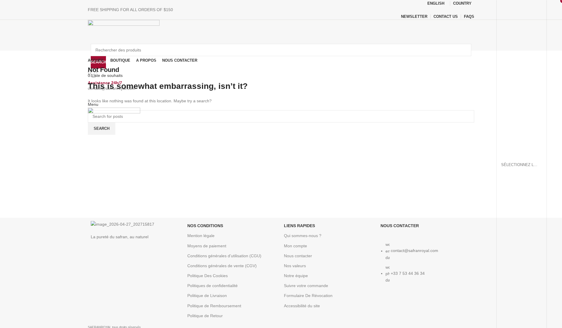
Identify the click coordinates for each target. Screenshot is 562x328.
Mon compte (295, 246)
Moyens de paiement (206, 246)
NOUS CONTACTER (400, 225)
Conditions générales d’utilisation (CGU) (224, 255)
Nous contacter (298, 255)
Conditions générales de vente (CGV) (222, 265)
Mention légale (201, 235)
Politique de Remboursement (214, 305)
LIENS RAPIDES (299, 225)
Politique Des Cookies (207, 275)
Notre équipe (296, 275)
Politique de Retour (205, 315)
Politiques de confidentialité (212, 285)
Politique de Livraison (207, 295)
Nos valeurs (295, 265)
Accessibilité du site (302, 305)
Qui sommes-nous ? (302, 235)
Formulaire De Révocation (308, 295)
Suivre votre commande (306, 285)
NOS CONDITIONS (205, 225)
